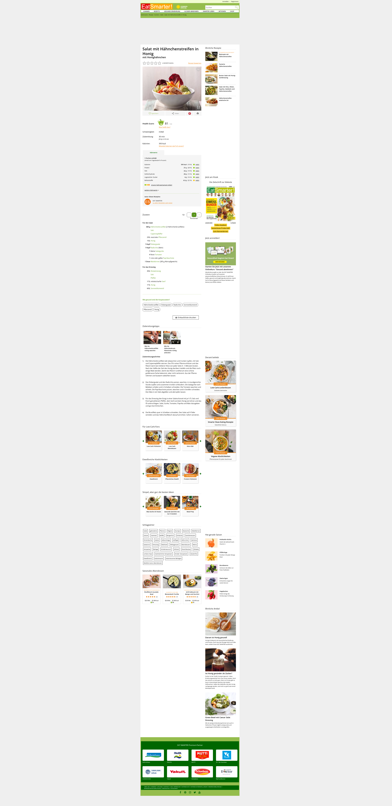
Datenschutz (185, 787)
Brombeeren (224, 565)
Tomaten (158, 254)
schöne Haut (148, 554)
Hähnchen (184, 540)
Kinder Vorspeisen (181, 554)
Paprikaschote (168, 258)
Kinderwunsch (166, 549)
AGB (171, 787)
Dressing (156, 545)
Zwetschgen (224, 578)
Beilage (155, 549)
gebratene (153, 531)
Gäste (157, 540)
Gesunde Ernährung (172, 11)
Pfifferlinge (223, 552)
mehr (197, 164)
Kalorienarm (159, 558)
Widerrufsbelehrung (214, 787)
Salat (145, 531)
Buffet (162, 535)
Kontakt (166, 787)
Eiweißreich (154, 479)
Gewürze (147, 545)
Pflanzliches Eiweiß (172, 479)
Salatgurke (160, 251)
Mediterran (196, 531)
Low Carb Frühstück (154, 446)
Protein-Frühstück (190, 479)
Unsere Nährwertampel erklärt (161, 185)
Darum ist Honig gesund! (216, 637)
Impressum (177, 787)
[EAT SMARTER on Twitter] (195, 792)
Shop (232, 11)
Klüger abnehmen (191, 11)
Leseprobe (208, 223)
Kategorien (174, 788)
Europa (177, 531)
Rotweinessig (156, 271)
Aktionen (222, 11)
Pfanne (162, 531)
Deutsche (186, 531)
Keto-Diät (190, 446)
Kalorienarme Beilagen (174, 558)
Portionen (194, 218)
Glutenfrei (193, 554)
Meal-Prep (190, 512)
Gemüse (194, 540)
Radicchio (154, 248)
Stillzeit (176, 549)
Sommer (146, 11)
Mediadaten (165, 788)
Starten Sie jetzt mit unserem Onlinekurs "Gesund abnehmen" (219, 268)
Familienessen (190, 535)
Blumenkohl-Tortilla (172, 594)
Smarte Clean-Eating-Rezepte (220, 422)
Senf (163, 281)
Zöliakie (196, 549)
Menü (195, 545)
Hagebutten (224, 591)
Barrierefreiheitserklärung (152, 788)
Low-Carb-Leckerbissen (220, 387)
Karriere (153, 787)
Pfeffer (153, 278)
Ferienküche (148, 540)
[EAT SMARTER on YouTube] (199, 792)
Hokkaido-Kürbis (225, 539)
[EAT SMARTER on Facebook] (180, 792)
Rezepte (157, 11)
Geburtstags (166, 540)
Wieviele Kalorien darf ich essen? (171, 146)
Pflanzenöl (162, 237)
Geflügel (176, 540)
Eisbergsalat (155, 244)
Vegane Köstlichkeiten (220, 456)
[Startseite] (157, 6)
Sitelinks (160, 787)
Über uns (147, 787)
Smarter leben (208, 11)
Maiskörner (155, 261)
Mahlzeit (164, 545)
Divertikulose (186, 549)
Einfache (180, 535)
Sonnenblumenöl (157, 288)
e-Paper (233, 223)
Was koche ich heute (153, 512)
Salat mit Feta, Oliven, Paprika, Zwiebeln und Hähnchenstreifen (227, 89)
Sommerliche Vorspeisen (163, 554)
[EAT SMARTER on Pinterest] (185, 792)
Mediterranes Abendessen (153, 563)
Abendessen (186, 545)
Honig (153, 241)
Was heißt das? (164, 127)
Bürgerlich (170, 535)
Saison (146, 535)
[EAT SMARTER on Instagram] (190, 792)
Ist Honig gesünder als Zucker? (218, 673)
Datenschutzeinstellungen (199, 787)
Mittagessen (174, 545)
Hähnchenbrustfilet (158, 227)
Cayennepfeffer (157, 234)
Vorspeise (147, 549)
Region (170, 531)
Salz (152, 230)
